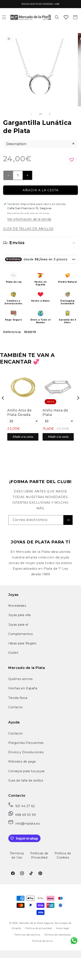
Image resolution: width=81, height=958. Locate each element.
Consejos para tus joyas (26, 771)
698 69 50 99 (25, 815)
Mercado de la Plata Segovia (36, 923)
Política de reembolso (57, 934)
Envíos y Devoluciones (26, 752)
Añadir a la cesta (23, 436)
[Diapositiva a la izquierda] (31, 114)
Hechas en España (22, 688)
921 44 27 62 (25, 806)
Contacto (15, 707)
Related (75, 445)
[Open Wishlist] (66, 17)
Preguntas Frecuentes (26, 743)
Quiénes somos (20, 679)
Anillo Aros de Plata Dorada (19, 412)
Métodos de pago (22, 761)
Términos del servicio (27, 934)
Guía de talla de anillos (25, 780)
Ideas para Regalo (22, 643)
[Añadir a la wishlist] (65, 160)
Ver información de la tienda (29, 219)
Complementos (20, 634)
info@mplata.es (27, 823)
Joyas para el (18, 624)
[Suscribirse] (67, 520)
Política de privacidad (38, 928)
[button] (56, 17)
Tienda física (17, 698)
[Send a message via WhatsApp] (74, 941)
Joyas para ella (19, 615)
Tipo (65, 445)
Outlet (13, 653)
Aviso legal (62, 928)
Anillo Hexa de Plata (55, 412)
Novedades (17, 606)
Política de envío (42, 940)
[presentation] (3, 398)
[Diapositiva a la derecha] (49, 114)
